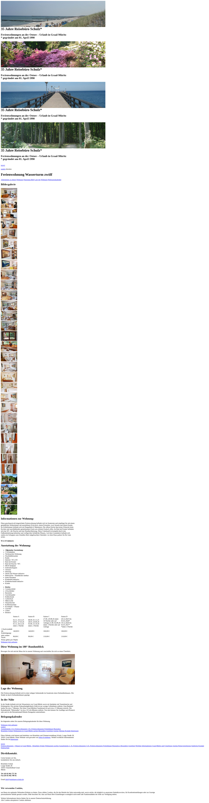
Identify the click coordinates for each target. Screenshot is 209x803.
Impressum (74, 731)
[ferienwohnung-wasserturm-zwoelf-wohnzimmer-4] (9, 228)
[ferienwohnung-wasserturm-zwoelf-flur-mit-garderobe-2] (9, 473)
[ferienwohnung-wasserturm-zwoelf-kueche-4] (9, 310)
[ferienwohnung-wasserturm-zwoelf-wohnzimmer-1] (9, 197)
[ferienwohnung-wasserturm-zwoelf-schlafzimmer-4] (9, 391)
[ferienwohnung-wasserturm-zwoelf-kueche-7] (9, 340)
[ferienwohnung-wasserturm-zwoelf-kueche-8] (9, 350)
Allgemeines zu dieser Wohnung (12, 180)
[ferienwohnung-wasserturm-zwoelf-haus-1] (9, 493)
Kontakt (68, 731)
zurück (3, 169)
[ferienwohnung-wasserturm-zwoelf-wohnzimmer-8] (9, 238)
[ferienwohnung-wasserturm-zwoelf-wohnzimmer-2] (9, 207)
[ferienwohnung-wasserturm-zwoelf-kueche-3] (9, 299)
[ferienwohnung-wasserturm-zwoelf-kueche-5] (9, 320)
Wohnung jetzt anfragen (9, 642)
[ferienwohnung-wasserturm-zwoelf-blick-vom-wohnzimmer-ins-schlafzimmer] (9, 453)
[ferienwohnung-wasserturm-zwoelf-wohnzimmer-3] (9, 218)
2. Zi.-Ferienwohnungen (77, 746)
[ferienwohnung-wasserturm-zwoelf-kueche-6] (9, 330)
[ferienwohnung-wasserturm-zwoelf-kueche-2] (9, 289)
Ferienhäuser (49, 729)
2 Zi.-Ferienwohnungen (19, 729)
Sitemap (62, 731)
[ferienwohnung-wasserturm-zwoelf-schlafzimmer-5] (9, 402)
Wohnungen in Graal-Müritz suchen (26, 731)
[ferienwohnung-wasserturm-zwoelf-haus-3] (9, 504)
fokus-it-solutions (45, 737)
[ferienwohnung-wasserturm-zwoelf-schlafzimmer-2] (9, 371)
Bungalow (57, 729)
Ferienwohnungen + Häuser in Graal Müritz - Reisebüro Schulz (23, 746)
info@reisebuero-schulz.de (14, 779)
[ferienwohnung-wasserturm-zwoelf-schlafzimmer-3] (9, 381)
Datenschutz (5, 748)
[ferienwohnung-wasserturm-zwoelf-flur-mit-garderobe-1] (9, 442)
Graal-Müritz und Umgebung (162, 746)
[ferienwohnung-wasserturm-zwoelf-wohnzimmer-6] (9, 248)
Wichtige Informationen (143, 746)
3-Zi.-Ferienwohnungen (94, 746)
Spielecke (194, 746)
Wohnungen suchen (52, 746)
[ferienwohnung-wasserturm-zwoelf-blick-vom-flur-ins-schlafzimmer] (9, 463)
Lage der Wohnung (41, 180)
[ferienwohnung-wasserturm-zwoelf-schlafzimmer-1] (9, 361)
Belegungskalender (54, 180)
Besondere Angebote (46, 731)
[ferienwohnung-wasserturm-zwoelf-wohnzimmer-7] (9, 258)
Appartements (6, 729)
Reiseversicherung (184, 746)
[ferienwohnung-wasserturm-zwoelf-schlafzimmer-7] (9, 422)
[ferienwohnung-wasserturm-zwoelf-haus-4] (9, 514)
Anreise (56, 731)
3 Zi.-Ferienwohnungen (36, 729)
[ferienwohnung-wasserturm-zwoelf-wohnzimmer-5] (9, 269)
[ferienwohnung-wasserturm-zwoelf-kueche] (9, 279)
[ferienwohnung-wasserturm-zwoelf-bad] (9, 432)
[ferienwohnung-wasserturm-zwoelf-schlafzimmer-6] (9, 412)
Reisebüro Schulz (7, 731)
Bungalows (116, 746)
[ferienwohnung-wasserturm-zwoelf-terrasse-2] (9, 483)
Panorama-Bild (29, 180)
